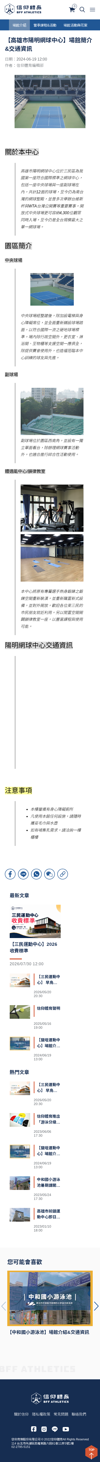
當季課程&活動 (44, 24)
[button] (96, 1306)
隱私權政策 (41, 1414)
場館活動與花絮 (75, 24)
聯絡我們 (79, 1414)
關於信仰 (21, 1414)
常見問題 (61, 1414)
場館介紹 (19, 24)
